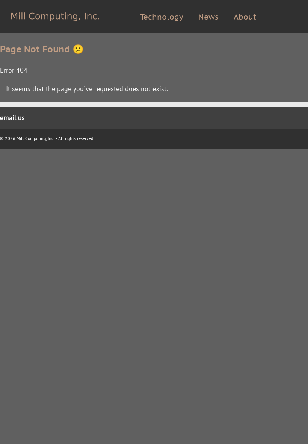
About (245, 17)
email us (12, 117)
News (208, 17)
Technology (161, 17)
